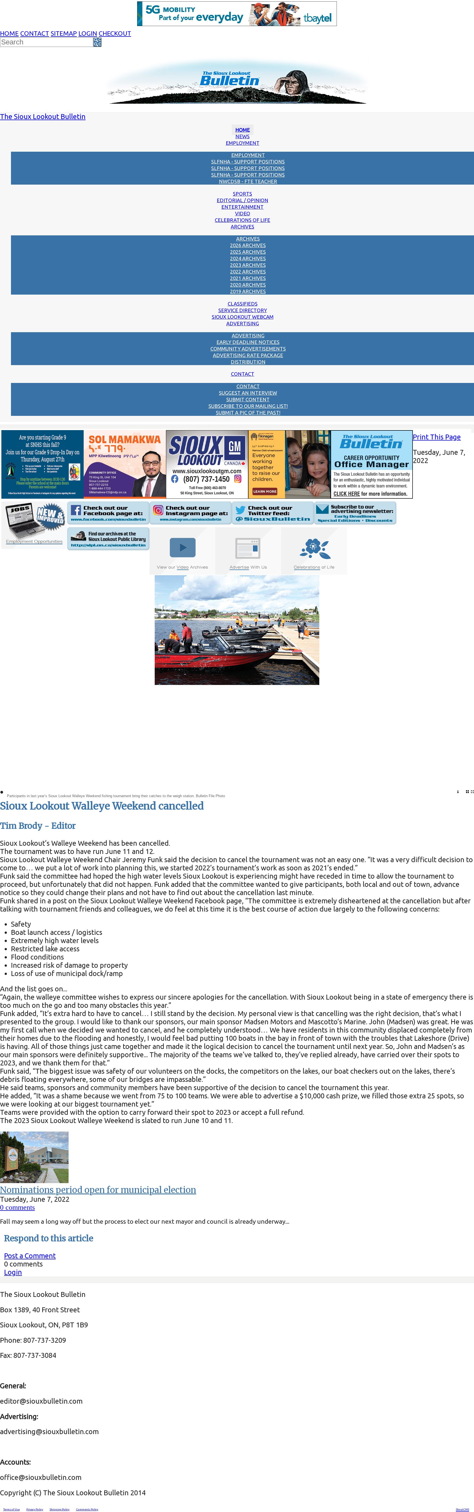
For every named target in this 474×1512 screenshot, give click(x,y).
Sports (242, 193)
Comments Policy (87, 1509)
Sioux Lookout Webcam (242, 317)
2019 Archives (248, 291)
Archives (242, 226)
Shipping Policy (59, 1509)
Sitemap (64, 33)
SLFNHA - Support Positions (248, 161)
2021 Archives (248, 278)
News (242, 136)
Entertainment (242, 207)
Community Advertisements (248, 348)
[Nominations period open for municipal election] (34, 1180)
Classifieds (243, 303)
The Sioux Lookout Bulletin (43, 116)
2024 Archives (248, 258)
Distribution (248, 362)
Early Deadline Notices (248, 342)
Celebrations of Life (242, 220)
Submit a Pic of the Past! (248, 412)
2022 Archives (248, 271)
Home (9, 33)
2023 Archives (248, 265)
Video (242, 213)
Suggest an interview (248, 393)
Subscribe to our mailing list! (248, 406)
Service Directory (242, 310)
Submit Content (248, 399)
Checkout (115, 33)
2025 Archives (248, 252)
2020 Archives (248, 284)
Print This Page (437, 437)
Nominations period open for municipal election (98, 1190)
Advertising (242, 323)
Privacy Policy (34, 1509)
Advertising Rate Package (248, 355)
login (87, 33)
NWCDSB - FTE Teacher (248, 181)
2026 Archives (248, 245)
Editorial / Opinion (242, 200)
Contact (34, 33)
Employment (242, 143)
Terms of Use (11, 1509)
